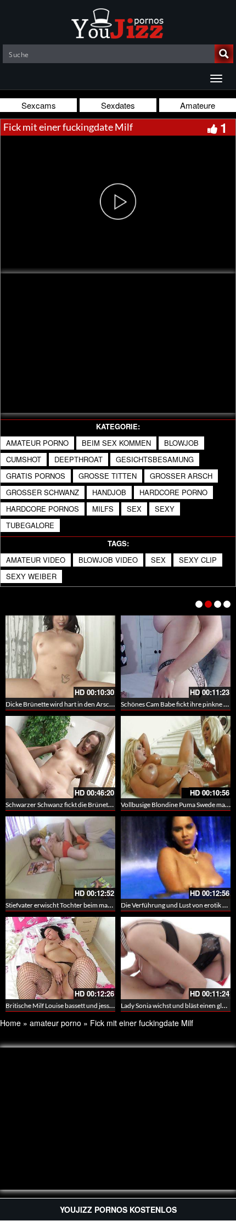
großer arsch (181, 476)
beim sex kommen (116, 443)
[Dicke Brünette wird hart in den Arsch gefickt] (60, 656)
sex (134, 508)
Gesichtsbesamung (155, 459)
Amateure (197, 105)
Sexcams (38, 105)
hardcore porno (173, 492)
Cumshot (23, 459)
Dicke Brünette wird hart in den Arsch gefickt (69, 704)
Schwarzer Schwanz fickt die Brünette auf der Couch (80, 804)
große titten (107, 476)
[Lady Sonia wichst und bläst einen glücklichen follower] (176, 958)
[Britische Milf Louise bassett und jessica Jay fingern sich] (60, 958)
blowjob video (108, 560)
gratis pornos (35, 476)
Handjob (109, 492)
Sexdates (118, 105)
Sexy (165, 508)
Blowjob (181, 443)
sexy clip (198, 560)
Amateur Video (35, 560)
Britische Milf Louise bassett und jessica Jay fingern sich (83, 1005)
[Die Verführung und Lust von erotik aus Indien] (176, 857)
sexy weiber (31, 576)
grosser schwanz (42, 492)
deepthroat (78, 459)
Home (10, 1022)
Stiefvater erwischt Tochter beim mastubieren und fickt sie (87, 905)
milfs (103, 508)
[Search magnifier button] (224, 53)
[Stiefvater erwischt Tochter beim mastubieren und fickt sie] (60, 857)
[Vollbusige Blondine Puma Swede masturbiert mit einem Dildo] (176, 757)
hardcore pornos (42, 508)
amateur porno (37, 443)
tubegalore (30, 525)
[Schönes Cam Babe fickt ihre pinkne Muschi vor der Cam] (176, 656)
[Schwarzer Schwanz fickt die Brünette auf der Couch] (60, 757)
